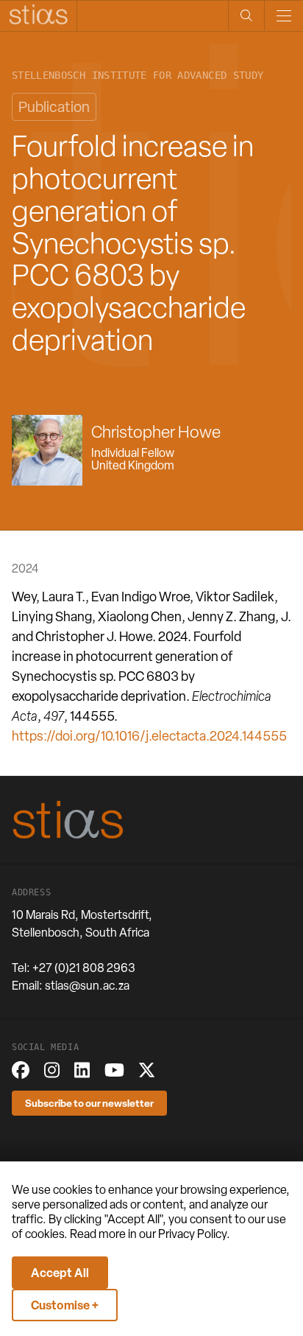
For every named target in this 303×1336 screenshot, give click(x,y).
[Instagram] (52, 1070)
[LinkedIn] (82, 1070)
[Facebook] (20, 1070)
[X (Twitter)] (146, 1070)
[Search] (246, 16)
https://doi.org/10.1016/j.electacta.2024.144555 (149, 735)
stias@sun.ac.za (87, 985)
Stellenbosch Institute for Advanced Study (137, 75)
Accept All (60, 1273)
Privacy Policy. (194, 1234)
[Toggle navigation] (283, 16)
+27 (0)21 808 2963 (83, 968)
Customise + (65, 1305)
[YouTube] (114, 1070)
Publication (54, 106)
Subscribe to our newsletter (89, 1103)
